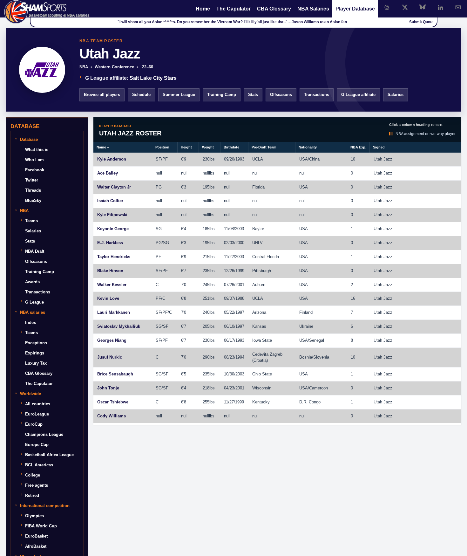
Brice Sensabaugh (115, 374)
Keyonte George (113, 228)
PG (159, 187)
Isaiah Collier (110, 200)
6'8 (183, 298)
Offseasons (281, 94)
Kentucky (261, 402)
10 (353, 159)
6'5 (183, 374)
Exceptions (36, 342)
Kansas (259, 326)
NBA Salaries (313, 8)
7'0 (183, 284)
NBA (24, 210)
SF (158, 159)
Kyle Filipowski (112, 214)
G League (34, 302)
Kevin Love (108, 298)
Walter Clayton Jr (114, 187)
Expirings (34, 353)
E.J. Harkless (110, 242)
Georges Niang (111, 340)
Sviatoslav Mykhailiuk (118, 326)
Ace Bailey (107, 173)
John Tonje (108, 388)
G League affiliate (358, 94)
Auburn (258, 284)
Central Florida (265, 256)
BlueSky (33, 200)
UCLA (257, 159)
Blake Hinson (110, 270)
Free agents (36, 485)
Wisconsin (261, 388)
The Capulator (233, 8)
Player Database (355, 8)
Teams (31, 220)
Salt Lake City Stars (153, 78)
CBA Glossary (274, 8)
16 (353, 298)
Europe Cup (37, 444)
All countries (37, 404)
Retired (32, 495)
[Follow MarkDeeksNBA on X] (405, 7)
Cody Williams (111, 416)
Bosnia (305, 357)
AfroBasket (35, 546)
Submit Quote (421, 22)
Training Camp (221, 94)
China (314, 159)
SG (159, 228)
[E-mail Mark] (458, 7)
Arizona (259, 312)
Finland (306, 312)
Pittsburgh (261, 270)
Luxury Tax (36, 363)
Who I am (34, 159)
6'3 (183, 187)
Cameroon (318, 388)
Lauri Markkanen (113, 312)
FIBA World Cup (41, 526)
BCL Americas (39, 465)
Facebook (34, 170)
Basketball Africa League (49, 454)
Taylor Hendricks (113, 256)
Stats (253, 94)
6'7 (183, 270)
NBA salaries (32, 312)
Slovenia (321, 357)
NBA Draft (34, 251)
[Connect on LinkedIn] (440, 7)
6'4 (183, 228)
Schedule (141, 94)
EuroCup (34, 424)
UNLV (257, 242)
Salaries (395, 94)
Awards (32, 281)
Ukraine (306, 326)
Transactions (316, 94)
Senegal (316, 340)
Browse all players (102, 94)
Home (203, 8)
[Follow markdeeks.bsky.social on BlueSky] (422, 7)
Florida (258, 187)
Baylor (258, 228)
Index (30, 322)
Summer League (179, 94)
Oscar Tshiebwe (112, 402)
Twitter (31, 180)
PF (165, 159)
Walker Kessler (111, 284)
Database (29, 139)
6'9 (183, 159)
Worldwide (30, 393)
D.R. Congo (310, 402)
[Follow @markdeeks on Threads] (387, 7)
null (159, 173)
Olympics (34, 515)
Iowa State (262, 340)
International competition (45, 505)
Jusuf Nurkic (109, 357)
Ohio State (262, 374)
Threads (33, 190)
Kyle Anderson (111, 159)
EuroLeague (37, 414)
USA (303, 159)
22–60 (147, 67)
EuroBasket (36, 536)
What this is (36, 149)
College (32, 475)
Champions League (44, 434)
